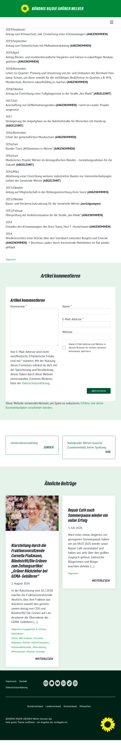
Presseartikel (19, 651)
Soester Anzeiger (36, 651)
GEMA (27, 642)
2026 (15, 638)
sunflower (30, 722)
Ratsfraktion (17, 633)
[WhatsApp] (63, 683)
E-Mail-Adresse (73, 319)
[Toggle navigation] (111, 22)
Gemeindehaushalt (22, 647)
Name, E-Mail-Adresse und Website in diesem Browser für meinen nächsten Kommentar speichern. (87, 348)
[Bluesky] (57, 683)
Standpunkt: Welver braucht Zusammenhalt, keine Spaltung (88, 447)
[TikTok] (69, 683)
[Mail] (45, 683)
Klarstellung (40, 647)
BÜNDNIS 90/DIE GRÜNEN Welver (58, 8)
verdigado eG (60, 722)
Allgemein (11, 259)
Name (67, 306)
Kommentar (18, 306)
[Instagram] (75, 683)
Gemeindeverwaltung (32, 445)
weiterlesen (44, 659)
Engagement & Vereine (34, 629)
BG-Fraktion (26, 638)
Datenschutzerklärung (35, 383)
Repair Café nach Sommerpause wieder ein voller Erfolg (88, 515)
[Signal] (51, 683)
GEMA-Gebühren (41, 642)
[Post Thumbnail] (32, 513)
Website (67, 332)
